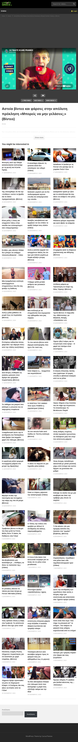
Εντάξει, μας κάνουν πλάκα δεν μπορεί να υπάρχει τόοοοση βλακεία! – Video (13, 252)
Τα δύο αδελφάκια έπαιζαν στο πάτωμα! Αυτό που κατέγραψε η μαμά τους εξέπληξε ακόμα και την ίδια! (38, 687)
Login (75, 11)
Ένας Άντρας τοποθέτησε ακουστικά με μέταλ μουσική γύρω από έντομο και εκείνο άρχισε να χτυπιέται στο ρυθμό (64, 466)
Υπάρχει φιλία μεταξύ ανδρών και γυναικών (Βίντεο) (36, 284)
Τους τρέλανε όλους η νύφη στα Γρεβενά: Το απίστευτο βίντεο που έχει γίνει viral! (13, 623)
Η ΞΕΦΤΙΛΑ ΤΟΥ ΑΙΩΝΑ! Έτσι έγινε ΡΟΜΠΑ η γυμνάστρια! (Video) (37, 405)
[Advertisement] (39, 34)
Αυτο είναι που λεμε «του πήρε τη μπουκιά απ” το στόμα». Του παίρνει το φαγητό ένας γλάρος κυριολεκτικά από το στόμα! (64, 625)
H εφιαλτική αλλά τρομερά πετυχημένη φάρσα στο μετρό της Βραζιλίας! (12, 463)
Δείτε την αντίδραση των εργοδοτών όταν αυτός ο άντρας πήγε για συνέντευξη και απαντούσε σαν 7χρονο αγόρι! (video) (64, 594)
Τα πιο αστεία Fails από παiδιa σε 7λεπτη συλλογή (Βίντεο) (38, 434)
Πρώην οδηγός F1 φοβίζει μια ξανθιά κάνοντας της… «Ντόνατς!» (63, 682)
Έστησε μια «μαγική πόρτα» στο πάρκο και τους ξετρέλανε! (64, 655)
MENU (4, 11)
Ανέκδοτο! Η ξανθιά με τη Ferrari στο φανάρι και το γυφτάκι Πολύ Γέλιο (63, 166)
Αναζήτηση (6, 710)
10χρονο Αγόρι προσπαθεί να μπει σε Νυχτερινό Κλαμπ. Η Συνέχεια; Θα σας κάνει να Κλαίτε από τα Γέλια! (13, 685)
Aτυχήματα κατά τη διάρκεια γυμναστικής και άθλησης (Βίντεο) (64, 252)
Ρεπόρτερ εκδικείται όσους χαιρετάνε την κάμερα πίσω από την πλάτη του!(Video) (13, 344)
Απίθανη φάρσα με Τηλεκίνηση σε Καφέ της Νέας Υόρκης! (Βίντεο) (63, 286)
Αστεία (4, 124)
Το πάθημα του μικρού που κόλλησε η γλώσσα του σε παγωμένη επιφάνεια (13, 406)
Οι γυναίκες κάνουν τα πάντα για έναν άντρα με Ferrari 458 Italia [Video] (12, 591)
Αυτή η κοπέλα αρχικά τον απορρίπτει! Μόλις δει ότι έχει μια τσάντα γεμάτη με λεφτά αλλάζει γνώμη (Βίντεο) (38, 255)
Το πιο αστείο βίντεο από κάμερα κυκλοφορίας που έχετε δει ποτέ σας (38, 344)
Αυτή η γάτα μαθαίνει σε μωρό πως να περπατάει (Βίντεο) (12, 315)
